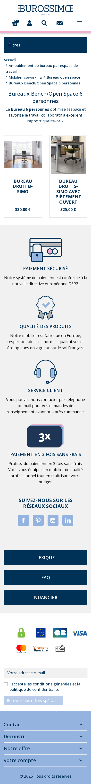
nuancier (45, 597)
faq (45, 577)
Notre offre (17, 748)
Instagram (53, 520)
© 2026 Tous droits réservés (45, 776)
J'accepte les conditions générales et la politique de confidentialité (44, 686)
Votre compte (20, 760)
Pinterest (38, 520)
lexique (45, 557)
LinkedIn (67, 520)
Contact (13, 724)
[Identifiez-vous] (29, 22)
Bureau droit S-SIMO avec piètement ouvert (68, 191)
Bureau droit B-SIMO (23, 186)
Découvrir (15, 736)
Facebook (23, 520)
